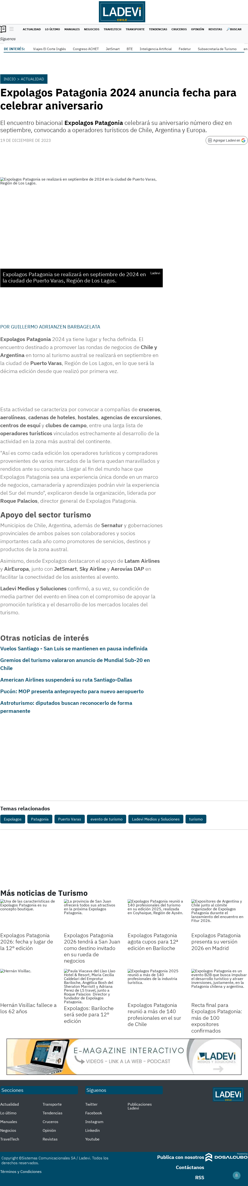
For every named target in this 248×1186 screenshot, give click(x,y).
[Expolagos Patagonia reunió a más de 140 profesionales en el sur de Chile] (156, 985)
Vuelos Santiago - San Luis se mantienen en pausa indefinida (73, 648)
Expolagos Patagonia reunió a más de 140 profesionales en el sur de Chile (154, 1014)
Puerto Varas (69, 819)
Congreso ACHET (86, 49)
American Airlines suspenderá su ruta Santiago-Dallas (66, 679)
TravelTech (112, 29)
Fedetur (185, 49)
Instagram (94, 1121)
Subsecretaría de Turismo (217, 49)
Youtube (92, 1139)
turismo (196, 819)
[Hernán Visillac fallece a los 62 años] (28, 985)
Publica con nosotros (180, 1157)
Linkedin (92, 1130)
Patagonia (40, 819)
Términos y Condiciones (21, 1171)
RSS (199, 1177)
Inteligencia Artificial (156, 49)
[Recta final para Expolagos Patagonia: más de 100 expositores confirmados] (219, 985)
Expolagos (13, 819)
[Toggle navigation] (10, 29)
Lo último (52, 29)
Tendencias (158, 29)
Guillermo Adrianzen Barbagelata (55, 326)
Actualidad (32, 29)
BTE (130, 49)
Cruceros (179, 29)
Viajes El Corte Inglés (49, 49)
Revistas (215, 29)
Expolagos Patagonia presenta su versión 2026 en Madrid (216, 941)
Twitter (91, 1104)
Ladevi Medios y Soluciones (156, 819)
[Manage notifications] (236, 1175)
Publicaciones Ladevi (140, 1106)
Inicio (10, 78)
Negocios (91, 29)
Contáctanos (190, 1167)
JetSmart (113, 49)
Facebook (93, 1112)
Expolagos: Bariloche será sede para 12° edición (89, 1014)
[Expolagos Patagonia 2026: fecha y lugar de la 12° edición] (28, 915)
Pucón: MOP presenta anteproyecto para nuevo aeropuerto (72, 691)
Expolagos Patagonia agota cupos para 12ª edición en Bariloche (153, 941)
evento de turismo (107, 819)
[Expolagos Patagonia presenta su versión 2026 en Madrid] (219, 915)
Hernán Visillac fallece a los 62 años (28, 1008)
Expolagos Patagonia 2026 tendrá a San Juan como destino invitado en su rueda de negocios (92, 948)
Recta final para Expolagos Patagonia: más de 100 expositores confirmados (216, 1017)
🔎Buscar (233, 29)
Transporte (135, 29)
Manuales (72, 29)
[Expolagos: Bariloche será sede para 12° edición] (92, 986)
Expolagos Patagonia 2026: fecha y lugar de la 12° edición (26, 941)
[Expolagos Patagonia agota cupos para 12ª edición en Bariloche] (156, 915)
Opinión (197, 29)
